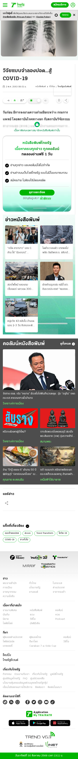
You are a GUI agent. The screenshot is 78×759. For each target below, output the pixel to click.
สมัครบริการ (59, 4)
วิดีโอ (33, 619)
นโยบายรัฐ (34, 587)
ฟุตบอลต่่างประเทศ (12, 637)
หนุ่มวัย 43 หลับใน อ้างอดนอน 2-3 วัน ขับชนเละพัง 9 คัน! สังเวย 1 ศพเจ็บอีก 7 (20, 324)
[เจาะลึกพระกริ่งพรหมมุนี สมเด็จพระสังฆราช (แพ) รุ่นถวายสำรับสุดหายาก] (57, 418)
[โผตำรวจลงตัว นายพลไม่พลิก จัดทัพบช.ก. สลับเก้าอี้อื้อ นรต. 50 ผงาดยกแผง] (56, 234)
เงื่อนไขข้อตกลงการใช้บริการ (17, 687)
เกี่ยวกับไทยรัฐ (39, 674)
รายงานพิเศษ (10, 610)
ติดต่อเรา (40, 687)
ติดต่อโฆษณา (55, 687)
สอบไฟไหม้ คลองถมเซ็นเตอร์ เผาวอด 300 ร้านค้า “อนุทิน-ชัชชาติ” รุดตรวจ (21, 287)
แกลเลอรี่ (7, 646)
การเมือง (7, 587)
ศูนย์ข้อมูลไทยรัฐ (11, 678)
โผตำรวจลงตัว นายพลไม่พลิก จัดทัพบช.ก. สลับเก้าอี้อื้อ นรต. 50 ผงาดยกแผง (56, 251)
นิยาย (6, 619)
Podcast (60, 619)
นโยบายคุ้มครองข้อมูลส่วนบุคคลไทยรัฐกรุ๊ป (25, 683)
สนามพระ (45, 441)
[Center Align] (74, 15)
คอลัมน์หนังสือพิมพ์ (24, 343)
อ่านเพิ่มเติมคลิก (17, 17)
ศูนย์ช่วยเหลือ (37, 678)
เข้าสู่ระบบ (45, 198)
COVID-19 (9, 540)
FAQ (25, 678)
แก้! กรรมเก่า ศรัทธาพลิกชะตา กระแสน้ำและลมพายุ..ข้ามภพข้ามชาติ (57, 472)
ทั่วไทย (52, 87)
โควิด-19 (63, 533)
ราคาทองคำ (59, 592)
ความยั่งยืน (9, 596)
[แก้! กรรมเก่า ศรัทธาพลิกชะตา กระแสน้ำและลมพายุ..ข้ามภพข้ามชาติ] (57, 456)
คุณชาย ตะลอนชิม (13, 479)
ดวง (32, 614)
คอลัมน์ (59, 610)
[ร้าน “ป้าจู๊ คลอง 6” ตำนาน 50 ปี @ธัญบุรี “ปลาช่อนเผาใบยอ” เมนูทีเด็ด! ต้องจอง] (20, 456)
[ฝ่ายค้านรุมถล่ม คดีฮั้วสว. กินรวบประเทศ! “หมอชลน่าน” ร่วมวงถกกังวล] (56, 271)
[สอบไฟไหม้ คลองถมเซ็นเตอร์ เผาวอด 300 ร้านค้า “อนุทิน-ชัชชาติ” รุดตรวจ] (21, 271)
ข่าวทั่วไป (24, 540)
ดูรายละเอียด (37, 192)
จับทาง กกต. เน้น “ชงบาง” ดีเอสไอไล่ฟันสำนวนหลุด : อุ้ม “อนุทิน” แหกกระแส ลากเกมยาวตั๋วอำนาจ (39, 395)
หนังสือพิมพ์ (40, 87)
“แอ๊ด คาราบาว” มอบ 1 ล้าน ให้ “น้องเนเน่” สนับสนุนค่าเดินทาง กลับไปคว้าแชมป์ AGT (21, 251)
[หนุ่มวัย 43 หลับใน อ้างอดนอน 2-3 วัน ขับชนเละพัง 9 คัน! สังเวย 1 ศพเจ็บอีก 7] (21, 307)
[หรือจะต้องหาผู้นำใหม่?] (20, 418)
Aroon (28, 533)
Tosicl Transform (44, 533)
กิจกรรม (7, 674)
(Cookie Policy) (43, 17)
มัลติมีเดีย (35, 623)
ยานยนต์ (33, 592)
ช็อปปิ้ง (7, 655)
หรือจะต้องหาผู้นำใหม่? (14, 431)
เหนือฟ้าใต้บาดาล (50, 479)
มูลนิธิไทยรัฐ (56, 674)
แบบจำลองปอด (12, 533)
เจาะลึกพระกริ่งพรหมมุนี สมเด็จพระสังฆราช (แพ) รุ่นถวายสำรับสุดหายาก (57, 434)
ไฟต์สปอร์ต (8, 641)
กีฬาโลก (33, 641)
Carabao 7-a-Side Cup (42, 646)
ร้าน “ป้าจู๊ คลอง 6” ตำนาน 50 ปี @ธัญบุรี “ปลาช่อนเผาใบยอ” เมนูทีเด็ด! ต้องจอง (20, 472)
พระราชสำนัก (10, 583)
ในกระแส (57, 583)
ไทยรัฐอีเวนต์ (10, 660)
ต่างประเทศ (59, 587)
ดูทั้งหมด (65, 343)
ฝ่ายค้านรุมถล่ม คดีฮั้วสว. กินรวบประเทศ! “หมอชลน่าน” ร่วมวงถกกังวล (55, 287)
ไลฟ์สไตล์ (7, 623)
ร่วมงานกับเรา (21, 674)
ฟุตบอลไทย (35, 637)
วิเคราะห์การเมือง (13, 403)
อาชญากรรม (9, 592)
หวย (57, 614)
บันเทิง (6, 614)
